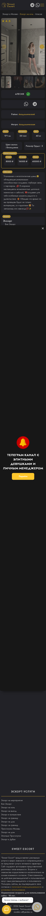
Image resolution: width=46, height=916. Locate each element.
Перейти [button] (23, 476)
